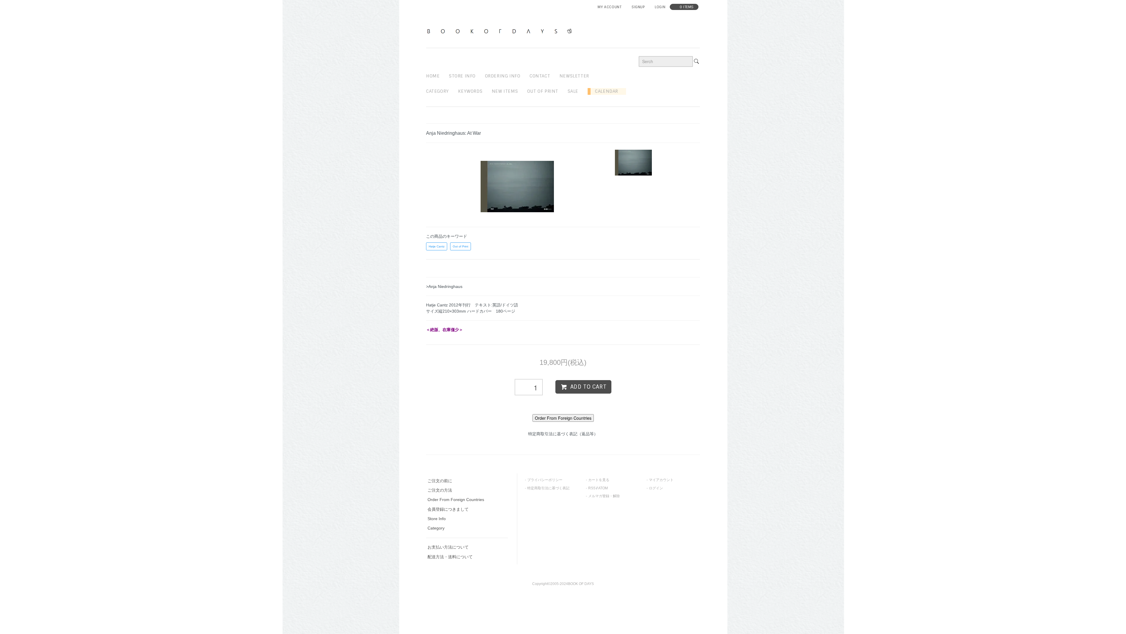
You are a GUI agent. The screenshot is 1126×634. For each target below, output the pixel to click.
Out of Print (460, 246)
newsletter (574, 76)
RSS (592, 488)
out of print (542, 91)
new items (505, 91)
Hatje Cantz (437, 246)
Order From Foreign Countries (456, 499)
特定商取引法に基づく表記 (548, 488)
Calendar (604, 91)
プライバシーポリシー (544, 480)
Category (437, 91)
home (433, 76)
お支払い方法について (448, 547)
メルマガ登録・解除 (604, 496)
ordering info (502, 76)
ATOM (603, 488)
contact (540, 76)
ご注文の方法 (440, 490)
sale (573, 91)
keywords (470, 91)
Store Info (437, 518)
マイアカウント (661, 480)
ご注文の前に (440, 480)
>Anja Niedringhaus (444, 286)
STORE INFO (462, 76)
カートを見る (598, 480)
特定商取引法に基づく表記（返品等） (563, 433)
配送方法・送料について (450, 556)
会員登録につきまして (448, 509)
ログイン (656, 488)
